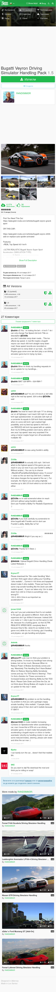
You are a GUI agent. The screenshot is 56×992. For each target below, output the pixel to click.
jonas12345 (16, 609)
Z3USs (14, 459)
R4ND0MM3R (23, 93)
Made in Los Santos (9, 983)
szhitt (13, 390)
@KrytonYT (16, 658)
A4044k (14, 642)
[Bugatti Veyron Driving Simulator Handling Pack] (28, 159)
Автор (26, 328)
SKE (13, 764)
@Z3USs (24, 335)
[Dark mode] (49, 3)
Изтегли (30, 79)
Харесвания (25, 206)
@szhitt (14, 330)
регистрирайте (45, 780)
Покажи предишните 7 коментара (28, 321)
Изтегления (10, 206)
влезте (28, 780)
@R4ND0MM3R (17, 393)
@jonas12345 (17, 722)
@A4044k (15, 561)
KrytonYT (15, 573)
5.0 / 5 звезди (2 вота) (8, 212)
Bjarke (14, 749)
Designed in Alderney (10, 980)
